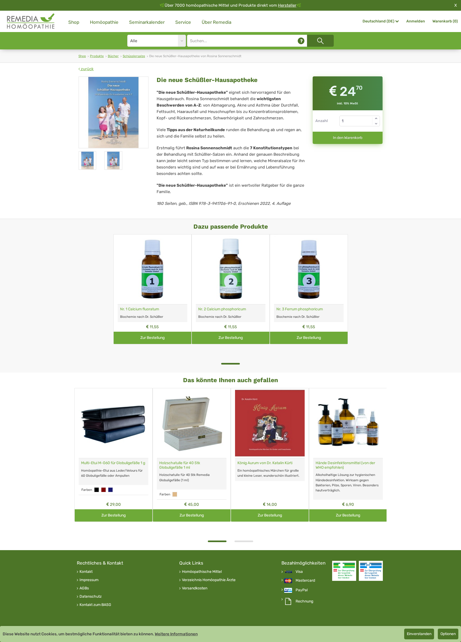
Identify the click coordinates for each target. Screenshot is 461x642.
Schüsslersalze (134, 56)
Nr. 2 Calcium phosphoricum (222, 309)
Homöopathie (104, 22)
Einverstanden (419, 634)
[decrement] (376, 123)
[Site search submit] (320, 41)
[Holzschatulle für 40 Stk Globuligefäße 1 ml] (191, 423)
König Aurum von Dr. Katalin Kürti (264, 463)
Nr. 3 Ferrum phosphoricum (299, 309)
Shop (73, 22)
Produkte (97, 56)
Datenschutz (91, 596)
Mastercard (305, 580)
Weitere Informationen (176, 634)
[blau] (110, 489)
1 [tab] (230, 364)
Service (183, 22)
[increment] (376, 118)
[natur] (174, 494)
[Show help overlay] (301, 40)
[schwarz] (96, 489)
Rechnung (304, 601)
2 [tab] (244, 541)
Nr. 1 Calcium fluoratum (139, 309)
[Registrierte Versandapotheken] (344, 571)
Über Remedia (216, 22)
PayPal (302, 590)
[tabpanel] (152, 289)
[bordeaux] (103, 489)
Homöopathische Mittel (202, 572)
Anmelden (415, 21)
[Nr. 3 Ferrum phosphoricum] (309, 269)
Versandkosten (194, 588)
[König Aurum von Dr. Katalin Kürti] (270, 423)
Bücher (113, 56)
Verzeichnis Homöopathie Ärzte (209, 580)
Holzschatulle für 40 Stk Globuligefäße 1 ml (179, 465)
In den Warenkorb (347, 137)
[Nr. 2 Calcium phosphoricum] (230, 269)
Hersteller (287, 5)
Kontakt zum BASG (95, 605)
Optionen (448, 634)
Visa (299, 572)
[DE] (31, 21)
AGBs (84, 588)
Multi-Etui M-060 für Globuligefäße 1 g (113, 463)
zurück (87, 68)
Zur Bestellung (152, 337)
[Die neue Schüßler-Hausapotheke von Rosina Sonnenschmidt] (113, 112)
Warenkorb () (445, 21)
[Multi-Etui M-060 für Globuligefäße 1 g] (113, 423)
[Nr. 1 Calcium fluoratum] (152, 269)
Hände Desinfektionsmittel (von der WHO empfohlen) (345, 465)
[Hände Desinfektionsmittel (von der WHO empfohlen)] (348, 423)
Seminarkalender (147, 22)
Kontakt (86, 572)
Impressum (89, 580)
